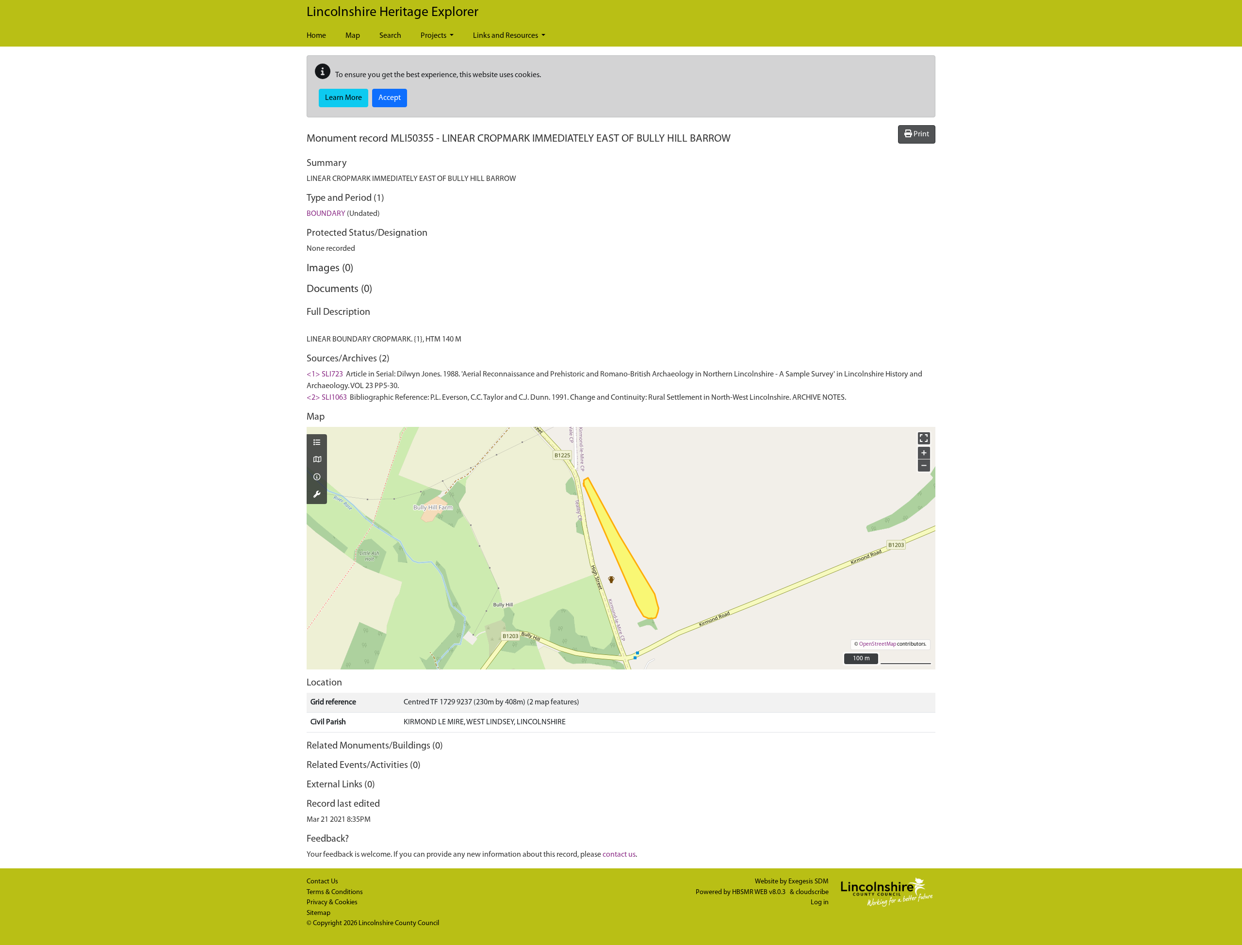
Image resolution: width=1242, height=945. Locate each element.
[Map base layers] (317, 460)
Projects (434, 36)
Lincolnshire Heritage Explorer (392, 12)
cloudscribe (812, 892)
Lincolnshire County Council (399, 923)
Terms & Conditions (335, 892)
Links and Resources (506, 36)
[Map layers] (317, 443)
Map (352, 36)
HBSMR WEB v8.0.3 (759, 892)
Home (316, 36)
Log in (820, 902)
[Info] (317, 478)
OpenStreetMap (877, 644)
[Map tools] (317, 495)
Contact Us (322, 881)
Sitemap (318, 913)
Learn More (343, 98)
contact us (619, 855)
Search (390, 36)
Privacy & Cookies (332, 902)
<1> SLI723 (325, 374)
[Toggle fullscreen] (924, 438)
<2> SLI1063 (327, 398)
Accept (389, 98)
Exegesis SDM (808, 881)
